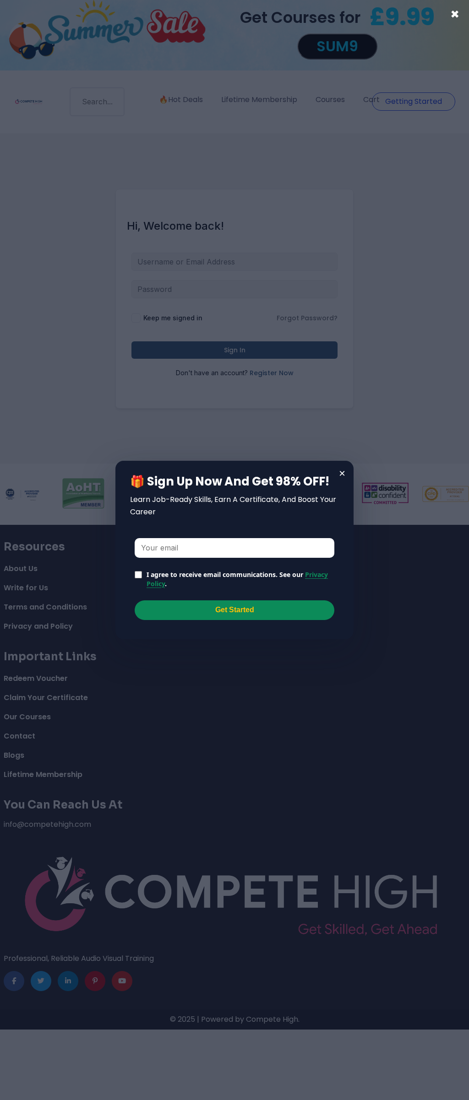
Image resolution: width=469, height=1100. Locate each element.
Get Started (234, 610)
